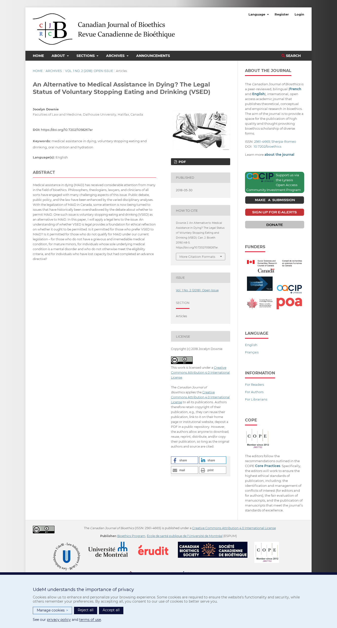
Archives (116, 55)
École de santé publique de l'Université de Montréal (185, 536)
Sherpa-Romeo (283, 141)
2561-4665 (262, 141)
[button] (184, 460)
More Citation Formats (197, 257)
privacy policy (59, 619)
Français (252, 352)
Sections (86, 55)
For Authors (254, 392)
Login (299, 14)
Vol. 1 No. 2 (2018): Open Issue (89, 71)
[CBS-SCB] (216, 544)
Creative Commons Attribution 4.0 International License (200, 372)
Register (282, 14)
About (59, 55)
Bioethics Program (131, 536)
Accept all (111, 610)
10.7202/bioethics (267, 146)
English (251, 345)
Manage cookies (52, 610)
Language (257, 14)
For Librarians (256, 399)
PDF (182, 162)
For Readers (254, 384)
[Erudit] (156, 544)
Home (38, 55)
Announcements (153, 55)
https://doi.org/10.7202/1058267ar (67, 130)
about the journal (279, 155)
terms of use (90, 619)
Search (293, 55)
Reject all (86, 610)
